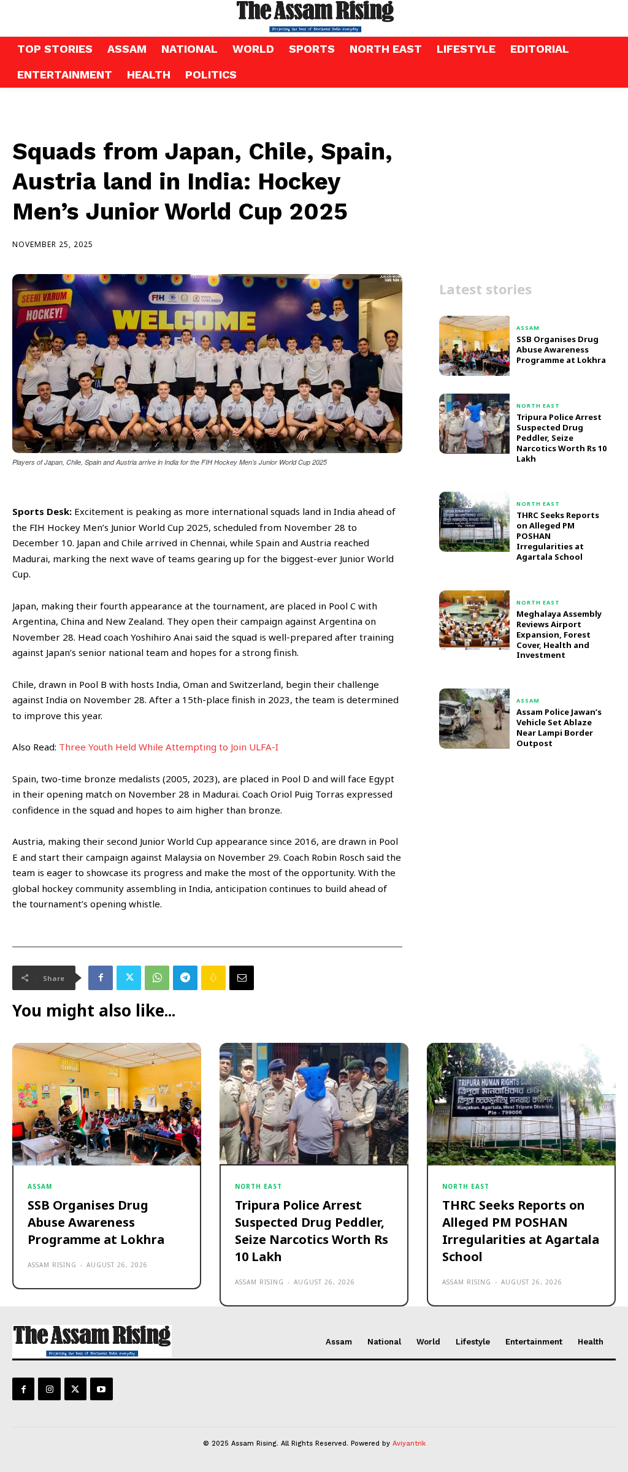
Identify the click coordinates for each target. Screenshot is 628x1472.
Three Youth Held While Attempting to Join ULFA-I (170, 747)
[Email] (241, 978)
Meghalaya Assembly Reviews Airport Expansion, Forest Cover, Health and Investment (559, 634)
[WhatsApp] (157, 978)
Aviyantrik (409, 1443)
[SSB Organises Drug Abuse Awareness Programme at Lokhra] (474, 346)
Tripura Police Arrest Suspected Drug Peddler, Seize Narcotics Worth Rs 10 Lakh (561, 437)
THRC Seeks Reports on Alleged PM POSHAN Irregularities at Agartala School (520, 1231)
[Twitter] (129, 978)
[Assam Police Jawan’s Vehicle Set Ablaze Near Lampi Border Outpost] (474, 718)
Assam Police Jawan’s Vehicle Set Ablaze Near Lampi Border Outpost (559, 727)
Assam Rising (52, 1264)
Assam (528, 327)
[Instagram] (49, 1389)
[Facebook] (100, 978)
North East (538, 405)
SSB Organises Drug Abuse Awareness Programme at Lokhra (561, 349)
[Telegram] (185, 978)
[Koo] (213, 978)
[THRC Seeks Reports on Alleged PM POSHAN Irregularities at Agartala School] (474, 522)
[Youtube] (101, 1389)
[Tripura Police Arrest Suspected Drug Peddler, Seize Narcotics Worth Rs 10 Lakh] (474, 424)
